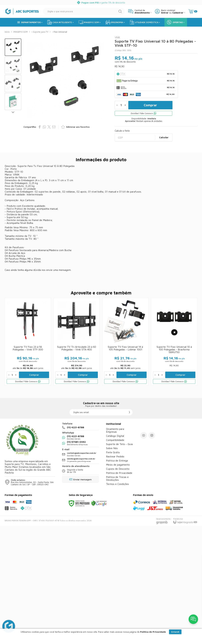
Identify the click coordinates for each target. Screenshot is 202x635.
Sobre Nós (112, 448)
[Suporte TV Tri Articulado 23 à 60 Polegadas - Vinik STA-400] (77, 342)
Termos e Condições (117, 483)
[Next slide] (13, 112)
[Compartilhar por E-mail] (53, 126)
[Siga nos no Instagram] (152, 435)
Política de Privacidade (119, 472)
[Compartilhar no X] (49, 126)
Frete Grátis (113, 452)
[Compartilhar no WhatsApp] (44, 126)
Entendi (175, 631)
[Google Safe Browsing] (99, 503)
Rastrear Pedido (115, 456)
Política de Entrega (117, 460)
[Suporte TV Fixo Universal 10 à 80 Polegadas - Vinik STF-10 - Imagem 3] (13, 83)
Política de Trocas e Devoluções (117, 478)
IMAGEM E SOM (20, 32)
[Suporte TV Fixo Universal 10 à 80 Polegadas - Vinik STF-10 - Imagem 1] (13, 47)
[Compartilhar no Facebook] (39, 126)
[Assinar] (129, 412)
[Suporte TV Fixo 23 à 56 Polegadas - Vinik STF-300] (28, 342)
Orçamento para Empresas (115, 430)
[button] (13, 47)
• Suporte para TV (39, 32)
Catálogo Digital (115, 435)
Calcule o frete (122, 131)
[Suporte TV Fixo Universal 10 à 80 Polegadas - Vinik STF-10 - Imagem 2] (13, 65)
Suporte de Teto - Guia (119, 444)
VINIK (117, 37)
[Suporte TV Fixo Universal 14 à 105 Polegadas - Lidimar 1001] (125, 342)
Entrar (165, 12)
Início (7, 32)
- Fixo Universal (59, 32)
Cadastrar (177, 12)
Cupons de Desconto (117, 468)
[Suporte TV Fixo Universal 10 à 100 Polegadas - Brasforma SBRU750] (174, 342)
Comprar (150, 105)
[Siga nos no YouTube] (143, 435)
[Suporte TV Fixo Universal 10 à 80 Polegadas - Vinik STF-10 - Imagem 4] (13, 101)
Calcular (164, 137)
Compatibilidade (115, 440)
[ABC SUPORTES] (22, 11)
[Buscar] (120, 11)
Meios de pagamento (118, 464)
